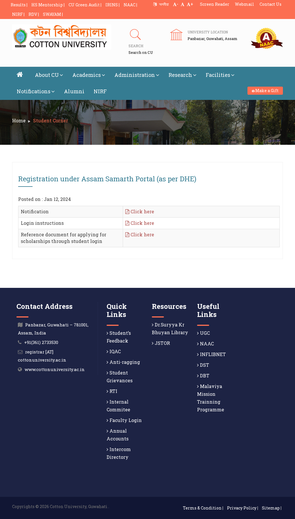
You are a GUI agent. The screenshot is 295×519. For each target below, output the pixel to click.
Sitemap (271, 508)
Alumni (74, 91)
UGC (204, 333)
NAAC (206, 344)
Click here (141, 211)
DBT (204, 375)
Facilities (218, 74)
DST (204, 365)
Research (180, 74)
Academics (86, 74)
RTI (112, 391)
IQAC (114, 351)
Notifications (33, 91)
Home (19, 120)
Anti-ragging (124, 362)
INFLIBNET (212, 354)
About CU (47, 74)
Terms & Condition (202, 508)
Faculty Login (125, 420)
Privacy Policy (241, 508)
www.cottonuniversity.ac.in (54, 369)
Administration (134, 74)
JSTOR (162, 343)
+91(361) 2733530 (41, 342)
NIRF (100, 91)
